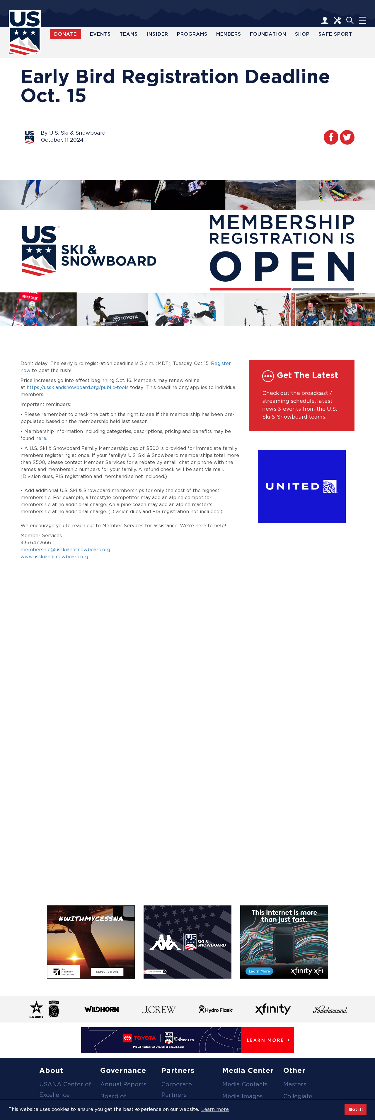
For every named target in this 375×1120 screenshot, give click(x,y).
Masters (294, 1084)
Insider (157, 34)
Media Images (242, 1096)
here (40, 438)
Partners (178, 1070)
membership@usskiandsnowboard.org (65, 549)
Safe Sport (335, 34)
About (51, 1070)
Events (100, 34)
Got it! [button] (356, 1109)
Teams (129, 34)
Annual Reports (123, 1084)
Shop (302, 34)
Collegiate (297, 1096)
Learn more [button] (215, 1109)
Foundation (268, 34)
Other (294, 1070)
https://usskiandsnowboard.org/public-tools (78, 387)
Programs (192, 34)
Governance (123, 1070)
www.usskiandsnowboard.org (54, 556)
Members (228, 34)
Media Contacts (245, 1084)
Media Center (248, 1070)
